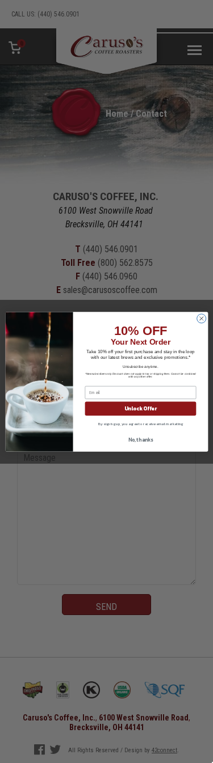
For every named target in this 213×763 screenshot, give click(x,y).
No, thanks (140, 439)
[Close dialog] (201, 318)
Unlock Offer (140, 408)
